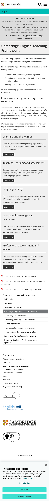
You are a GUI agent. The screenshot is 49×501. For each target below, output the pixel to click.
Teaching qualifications (13, 307)
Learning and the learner (16, 315)
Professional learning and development (19, 295)
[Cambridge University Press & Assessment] (19, 430)
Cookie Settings (24, 483)
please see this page (34, 35)
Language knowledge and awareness (20, 328)
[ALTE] (11, 403)
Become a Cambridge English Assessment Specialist (21, 341)
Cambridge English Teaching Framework (20, 311)
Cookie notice (27, 478)
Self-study (8, 299)
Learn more (8, 154)
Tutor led (8, 303)
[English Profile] (13, 414)
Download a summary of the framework (20, 276)
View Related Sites (23, 455)
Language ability (13, 323)
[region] (24, 481)
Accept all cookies (24, 497)
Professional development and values (21, 332)
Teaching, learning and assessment (20, 319)
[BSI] (11, 446)
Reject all (24, 490)
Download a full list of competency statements (23, 289)
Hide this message (24, 38)
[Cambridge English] (11, 4)
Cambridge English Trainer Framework (20, 336)
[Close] (46, 465)
